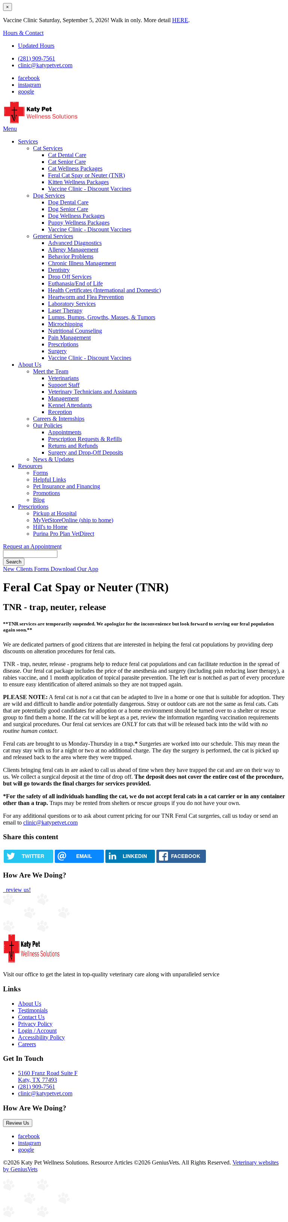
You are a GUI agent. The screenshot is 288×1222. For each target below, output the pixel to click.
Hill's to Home (50, 527)
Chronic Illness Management (82, 263)
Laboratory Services (72, 304)
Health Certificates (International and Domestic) (104, 290)
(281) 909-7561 (36, 58)
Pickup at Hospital (54, 513)
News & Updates (53, 459)
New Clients (18, 569)
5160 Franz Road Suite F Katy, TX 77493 (48, 1076)
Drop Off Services (70, 276)
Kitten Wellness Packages (78, 182)
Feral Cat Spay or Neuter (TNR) (86, 175)
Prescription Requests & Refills (85, 439)
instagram (29, 85)
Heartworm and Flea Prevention (86, 297)
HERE (180, 20)
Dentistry (59, 270)
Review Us (17, 1123)
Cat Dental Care (67, 155)
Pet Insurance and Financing (66, 486)
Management (63, 398)
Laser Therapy (65, 310)
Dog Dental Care (68, 202)
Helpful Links (49, 479)
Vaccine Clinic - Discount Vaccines (89, 189)
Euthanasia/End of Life (75, 283)
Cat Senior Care (67, 162)
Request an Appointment (32, 546)
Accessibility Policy (41, 1037)
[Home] (41, 122)
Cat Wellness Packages (75, 168)
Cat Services (48, 148)
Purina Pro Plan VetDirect (63, 533)
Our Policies (47, 425)
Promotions (46, 493)
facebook (29, 78)
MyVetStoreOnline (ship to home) (73, 520)
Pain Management (69, 337)
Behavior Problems (70, 256)
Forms (40, 473)
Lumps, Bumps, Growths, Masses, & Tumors (101, 317)
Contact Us (31, 1017)
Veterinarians (63, 378)
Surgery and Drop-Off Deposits (85, 452)
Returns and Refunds (73, 446)
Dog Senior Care (68, 209)
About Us (29, 364)
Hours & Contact (23, 33)
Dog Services (49, 195)
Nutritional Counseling (75, 331)
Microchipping (65, 324)
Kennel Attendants (70, 405)
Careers (27, 1044)
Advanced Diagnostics (75, 243)
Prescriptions (63, 344)
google (26, 91)
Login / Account (37, 1030)
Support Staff (64, 385)
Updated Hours (36, 45)
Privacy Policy (35, 1024)
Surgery (57, 351)
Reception (60, 412)
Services (28, 141)
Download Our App (74, 569)
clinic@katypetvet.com (45, 65)
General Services (53, 236)
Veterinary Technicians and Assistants (92, 391)
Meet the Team (50, 371)
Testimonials (33, 1010)
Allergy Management (73, 249)
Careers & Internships (58, 418)
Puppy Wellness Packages (79, 222)
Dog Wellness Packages (76, 216)
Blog (39, 500)
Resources (30, 466)
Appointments (64, 432)
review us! (17, 890)
